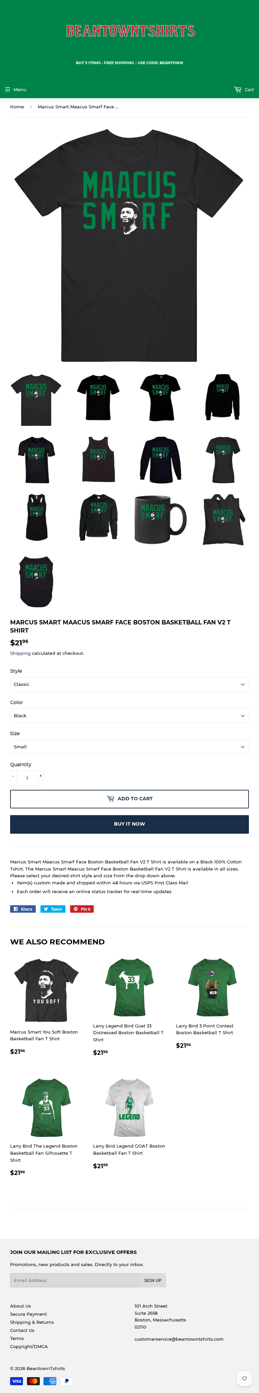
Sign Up (153, 1280)
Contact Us (22, 1330)
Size (15, 733)
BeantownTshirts (46, 1368)
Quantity (20, 764)
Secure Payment (28, 1314)
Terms (17, 1338)
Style (16, 671)
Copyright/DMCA (29, 1346)
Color (16, 702)
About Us (20, 1306)
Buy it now (129, 824)
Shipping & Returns (32, 1322)
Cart (248, 89)
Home (17, 106)
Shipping (20, 653)
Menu (19, 89)
